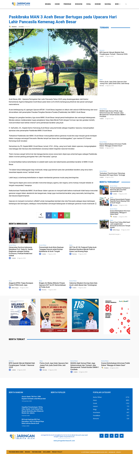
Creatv (103, 442)
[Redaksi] (10, 27)
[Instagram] (107, 436)
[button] (126, 4)
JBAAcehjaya (15, 287)
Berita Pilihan (12, 245)
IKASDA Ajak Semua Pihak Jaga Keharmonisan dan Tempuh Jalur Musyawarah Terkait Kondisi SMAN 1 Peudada (113, 113)
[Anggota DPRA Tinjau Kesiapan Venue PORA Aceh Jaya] (23, 271)
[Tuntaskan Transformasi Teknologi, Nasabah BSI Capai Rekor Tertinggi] (115, 160)
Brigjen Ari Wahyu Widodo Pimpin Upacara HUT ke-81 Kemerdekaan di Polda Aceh (52, 285)
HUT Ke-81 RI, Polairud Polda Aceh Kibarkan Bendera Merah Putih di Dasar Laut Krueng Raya (82, 249)
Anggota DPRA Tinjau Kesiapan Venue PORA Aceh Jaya (21, 284)
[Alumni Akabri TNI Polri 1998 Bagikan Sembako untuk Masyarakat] (14, 400)
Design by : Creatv (115, 452)
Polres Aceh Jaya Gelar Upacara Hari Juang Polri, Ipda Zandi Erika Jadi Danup (114, 82)
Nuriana (74, 254)
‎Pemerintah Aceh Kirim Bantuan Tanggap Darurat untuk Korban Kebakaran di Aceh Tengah (51, 249)
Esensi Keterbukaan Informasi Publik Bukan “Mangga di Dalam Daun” (113, 145)
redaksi (14, 258)
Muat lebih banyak (114, 234)
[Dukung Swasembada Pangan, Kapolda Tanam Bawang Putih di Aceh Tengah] (104, 201)
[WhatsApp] (67, 215)
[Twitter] (55, 215)
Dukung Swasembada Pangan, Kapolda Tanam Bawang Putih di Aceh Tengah (120, 201)
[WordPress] (117, 436)
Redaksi (14, 26)
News (70, 245)
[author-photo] (10, 258)
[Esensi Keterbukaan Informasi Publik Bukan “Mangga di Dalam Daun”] (115, 131)
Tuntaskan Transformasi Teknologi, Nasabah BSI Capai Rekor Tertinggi (112, 174)
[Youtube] (122, 436)
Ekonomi (102, 50)
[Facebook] (49, 215)
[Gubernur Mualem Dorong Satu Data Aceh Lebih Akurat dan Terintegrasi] (83, 271)
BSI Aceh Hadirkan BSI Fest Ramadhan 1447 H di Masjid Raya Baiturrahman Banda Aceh (33, 421)
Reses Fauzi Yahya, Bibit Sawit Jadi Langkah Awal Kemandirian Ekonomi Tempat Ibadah (120, 224)
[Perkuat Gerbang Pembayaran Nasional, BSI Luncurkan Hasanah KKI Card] (104, 190)
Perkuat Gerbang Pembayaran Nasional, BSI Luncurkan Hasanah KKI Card (120, 189)
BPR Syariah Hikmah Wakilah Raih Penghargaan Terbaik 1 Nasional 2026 (114, 53)
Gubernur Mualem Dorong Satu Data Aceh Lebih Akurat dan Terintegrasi (83, 284)
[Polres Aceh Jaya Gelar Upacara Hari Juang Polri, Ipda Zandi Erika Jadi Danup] (115, 69)
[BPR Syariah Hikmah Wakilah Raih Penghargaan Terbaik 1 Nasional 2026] (115, 39)
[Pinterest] (61, 215)
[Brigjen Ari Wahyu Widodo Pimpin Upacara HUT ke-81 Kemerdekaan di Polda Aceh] (53, 271)
